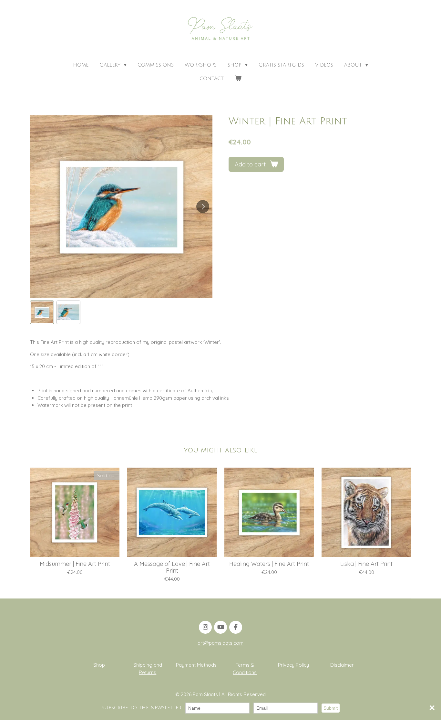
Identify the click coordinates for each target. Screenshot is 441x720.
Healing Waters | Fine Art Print (269, 563)
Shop (99, 665)
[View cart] (238, 78)
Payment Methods (196, 665)
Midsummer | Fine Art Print (75, 563)
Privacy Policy (293, 665)
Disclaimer (342, 665)
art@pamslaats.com (220, 643)
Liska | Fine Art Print (366, 563)
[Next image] (202, 206)
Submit (330, 708)
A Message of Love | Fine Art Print (172, 567)
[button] (42, 312)
